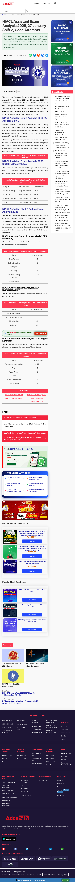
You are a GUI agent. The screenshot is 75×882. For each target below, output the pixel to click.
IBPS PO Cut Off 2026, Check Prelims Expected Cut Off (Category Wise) (62, 192)
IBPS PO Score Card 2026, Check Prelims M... (11, 685)
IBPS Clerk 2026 (37, 729)
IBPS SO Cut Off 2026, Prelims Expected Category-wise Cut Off (62, 145)
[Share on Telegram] (34, 55)
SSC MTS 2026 (7, 727)
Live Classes (65, 729)
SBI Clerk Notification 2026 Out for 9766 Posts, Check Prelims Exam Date (61, 164)
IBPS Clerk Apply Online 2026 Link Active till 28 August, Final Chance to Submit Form (62, 174)
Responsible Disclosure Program (13, 875)
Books (63, 739)
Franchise (60, 795)
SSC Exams (50, 758)
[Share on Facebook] (42, 55)
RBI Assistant (6, 800)
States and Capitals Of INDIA (66, 764)
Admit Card (64, 760)
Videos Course (66, 733)
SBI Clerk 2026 (22, 724)
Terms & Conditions (50, 875)
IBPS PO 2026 (36, 726)
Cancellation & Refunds (33, 875)
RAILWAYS (24, 789)
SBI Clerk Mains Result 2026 (51, 721)
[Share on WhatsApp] (30, 55)
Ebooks (63, 736)
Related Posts (7, 645)
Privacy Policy (62, 875)
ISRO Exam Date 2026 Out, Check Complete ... (35, 665)
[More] (55, 3)
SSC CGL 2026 (7, 721)
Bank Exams (50, 755)
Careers (63, 791)
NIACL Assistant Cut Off (14, 395)
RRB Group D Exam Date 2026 (51, 727)
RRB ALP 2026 (66, 753)
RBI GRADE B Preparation (7, 804)
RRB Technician (37, 763)
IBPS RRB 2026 (37, 732)
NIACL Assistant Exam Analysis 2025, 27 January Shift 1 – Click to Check (25, 156)
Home (4, 15)
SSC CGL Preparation (9, 797)
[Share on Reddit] (38, 55)
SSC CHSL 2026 (7, 724)
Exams (36, 4)
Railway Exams (51, 761)
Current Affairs (7, 755)
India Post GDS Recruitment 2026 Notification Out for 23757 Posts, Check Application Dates (61, 135)
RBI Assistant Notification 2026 (52, 732)
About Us (60, 780)
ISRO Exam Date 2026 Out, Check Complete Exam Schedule (62, 109)
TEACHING (24, 792)
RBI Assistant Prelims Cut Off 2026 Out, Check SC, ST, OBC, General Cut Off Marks (63, 227)
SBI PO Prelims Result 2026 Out (21, 449)
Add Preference (40, 333)
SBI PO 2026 (21, 721)
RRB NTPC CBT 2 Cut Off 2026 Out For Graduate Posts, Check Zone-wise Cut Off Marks (62, 209)
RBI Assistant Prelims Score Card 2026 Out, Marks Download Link (61, 218)
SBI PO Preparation (8, 782)
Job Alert (64, 756)
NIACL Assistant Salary (13, 398)
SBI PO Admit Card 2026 (36, 722)
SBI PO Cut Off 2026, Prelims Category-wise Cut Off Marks (62, 125)
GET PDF (65, 880)
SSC (22, 785)
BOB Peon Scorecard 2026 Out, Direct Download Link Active (61, 184)
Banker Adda (6, 762)
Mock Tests (64, 726)
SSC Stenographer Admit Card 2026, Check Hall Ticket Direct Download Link (62, 100)
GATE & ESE (43, 780)
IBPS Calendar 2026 (36, 759)
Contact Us (61, 783)
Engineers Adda (22, 759)
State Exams (6, 759)
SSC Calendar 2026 (36, 754)
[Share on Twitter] (46, 55)
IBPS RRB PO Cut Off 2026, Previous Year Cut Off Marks (62, 200)
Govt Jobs (46, 4)
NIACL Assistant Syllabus (36, 395)
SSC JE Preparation (8, 794)
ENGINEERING (26, 795)
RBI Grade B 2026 (21, 728)
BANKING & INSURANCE (25, 781)
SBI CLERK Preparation (6, 786)
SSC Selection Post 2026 (7, 731)
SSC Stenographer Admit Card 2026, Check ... (12, 665)
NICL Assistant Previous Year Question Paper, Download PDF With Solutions (62, 154)
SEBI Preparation (8, 790)
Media (59, 787)
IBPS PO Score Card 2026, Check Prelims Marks (61, 117)
